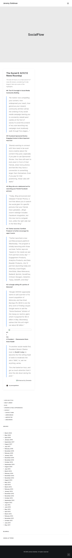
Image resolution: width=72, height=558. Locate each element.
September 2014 (9, 464)
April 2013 (8, 484)
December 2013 (9, 475)
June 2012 (8, 507)
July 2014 (7, 469)
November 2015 (9, 451)
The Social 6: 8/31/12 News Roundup (17, 74)
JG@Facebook (9, 415)
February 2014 (9, 473)
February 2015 (9, 453)
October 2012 (9, 498)
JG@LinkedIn (8, 419)
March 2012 (8, 514)
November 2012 (9, 496)
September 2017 (9, 442)
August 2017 (8, 444)
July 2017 (7, 446)
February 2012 (9, 516)
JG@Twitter (8, 417)
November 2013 (9, 478)
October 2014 (9, 462)
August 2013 (8, 480)
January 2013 (9, 491)
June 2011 (8, 522)
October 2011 (9, 520)
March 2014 (8, 471)
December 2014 (9, 457)
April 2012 (8, 511)
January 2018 (9, 439)
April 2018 (8, 437)
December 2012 (9, 493)
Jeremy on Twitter (8, 538)
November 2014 (9, 460)
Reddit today (19, 352)
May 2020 (8, 435)
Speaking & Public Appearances (13, 407)
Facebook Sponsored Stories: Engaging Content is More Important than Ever (17, 138)
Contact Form (9, 412)
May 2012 (8, 509)
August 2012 (8, 502)
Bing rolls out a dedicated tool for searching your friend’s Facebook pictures (18, 189)
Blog (5, 405)
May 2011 (7, 525)
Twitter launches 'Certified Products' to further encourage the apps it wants (17, 231)
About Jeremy (8, 402)
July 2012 (7, 505)
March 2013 (8, 487)
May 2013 (8, 482)
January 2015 (9, 455)
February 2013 (9, 489)
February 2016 (9, 448)
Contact (6, 410)
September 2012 (9, 500)
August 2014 (8, 466)
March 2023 (8, 433)
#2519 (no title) (8, 400)
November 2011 (9, 518)
